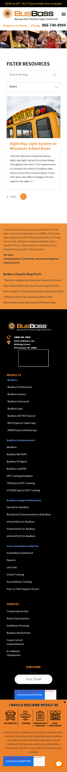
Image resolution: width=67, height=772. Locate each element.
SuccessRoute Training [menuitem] (19, 581)
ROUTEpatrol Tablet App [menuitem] (21, 423)
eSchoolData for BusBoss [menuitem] (21, 521)
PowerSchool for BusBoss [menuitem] (21, 528)
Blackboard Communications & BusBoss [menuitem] (29, 514)
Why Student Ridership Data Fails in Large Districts (31, 285)
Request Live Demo (15, 25)
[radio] (10, 719)
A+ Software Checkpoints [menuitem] (14, 653)
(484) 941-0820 (22, 337)
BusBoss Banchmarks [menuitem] (19, 632)
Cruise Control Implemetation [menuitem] (15, 642)
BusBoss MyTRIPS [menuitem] (17, 454)
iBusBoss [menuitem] (12, 447)
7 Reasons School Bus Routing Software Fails (28, 296)
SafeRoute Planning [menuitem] (18, 625)
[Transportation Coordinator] (40, 719)
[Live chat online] (59, 764)
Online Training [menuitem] (15, 574)
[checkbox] (32, 719)
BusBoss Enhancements (21, 440)
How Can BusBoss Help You (23, 546)
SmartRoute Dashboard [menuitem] (20, 552)
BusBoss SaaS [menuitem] (15, 408)
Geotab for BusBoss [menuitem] (18, 507)
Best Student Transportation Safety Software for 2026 (33, 291)
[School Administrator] (55, 719)
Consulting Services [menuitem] (17, 611)
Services (13, 604)
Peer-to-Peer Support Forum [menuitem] (23, 589)
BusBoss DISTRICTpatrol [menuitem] (21, 415)
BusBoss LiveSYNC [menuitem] (17, 468)
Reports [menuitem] (11, 560)
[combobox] (33, 74)
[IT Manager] (25, 719)
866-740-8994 (54, 25)
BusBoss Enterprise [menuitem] (18, 401)
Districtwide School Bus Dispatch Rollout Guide (29, 302)
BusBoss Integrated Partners (24, 500)
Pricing (35, 25)
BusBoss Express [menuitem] (16, 394)
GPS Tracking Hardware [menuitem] (20, 475)
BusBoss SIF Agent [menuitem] (17, 461)
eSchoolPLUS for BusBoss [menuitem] (21, 536)
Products (14, 375)
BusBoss (12, 379)
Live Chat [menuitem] (12, 567)
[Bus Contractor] (10, 719)
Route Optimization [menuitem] (18, 618)
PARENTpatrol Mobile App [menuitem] (22, 430)
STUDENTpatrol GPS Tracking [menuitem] (23, 490)
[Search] (54, 74)
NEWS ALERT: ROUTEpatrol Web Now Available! (33, 3)
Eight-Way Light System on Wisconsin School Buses (33, 146)
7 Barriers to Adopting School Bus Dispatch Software (32, 280)
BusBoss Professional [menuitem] (19, 387)
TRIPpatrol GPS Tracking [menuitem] (21, 483)
